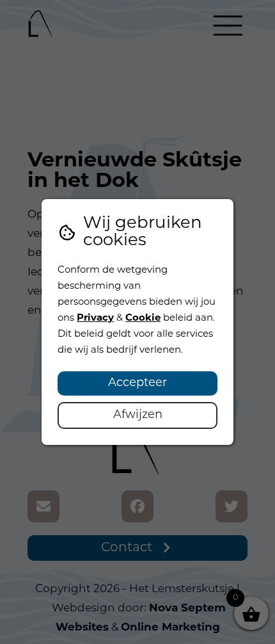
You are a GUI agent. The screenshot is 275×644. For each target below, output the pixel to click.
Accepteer (137, 383)
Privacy (95, 318)
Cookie (143, 318)
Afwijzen (137, 415)
